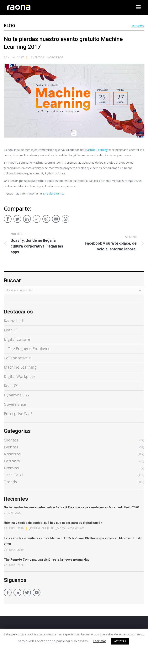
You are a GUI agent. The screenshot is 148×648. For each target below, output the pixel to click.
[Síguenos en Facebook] (8, 593)
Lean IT (10, 330)
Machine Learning (96, 150)
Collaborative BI (18, 357)
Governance (15, 404)
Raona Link (14, 320)
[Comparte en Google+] (36, 218)
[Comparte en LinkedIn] (27, 218)
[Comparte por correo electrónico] (56, 218)
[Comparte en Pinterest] (46, 218)
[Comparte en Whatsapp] (65, 218)
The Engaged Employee (29, 348)
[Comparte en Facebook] (8, 218)
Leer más (99, 641)
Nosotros (54, 57)
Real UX (11, 385)
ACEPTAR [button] (120, 641)
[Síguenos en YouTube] (36, 593)
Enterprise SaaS (18, 413)
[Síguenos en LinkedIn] (17, 593)
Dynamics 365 (16, 395)
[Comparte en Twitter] (17, 218)
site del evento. (53, 193)
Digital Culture (17, 339)
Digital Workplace (19, 376)
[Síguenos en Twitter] (27, 593)
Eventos (36, 57)
